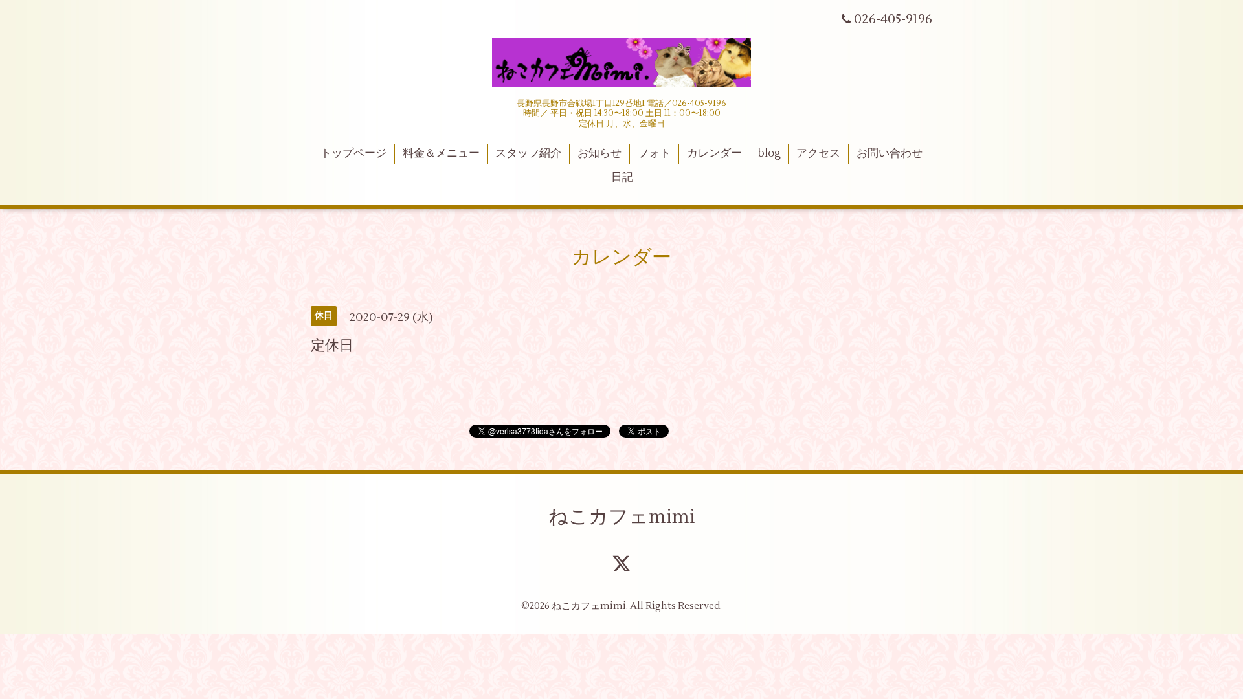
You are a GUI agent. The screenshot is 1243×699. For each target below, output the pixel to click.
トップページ (353, 153)
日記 (622, 177)
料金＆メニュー (441, 153)
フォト (654, 153)
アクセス (818, 153)
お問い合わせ (890, 153)
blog (769, 153)
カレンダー (714, 153)
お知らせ (599, 153)
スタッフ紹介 (528, 153)
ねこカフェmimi (621, 516)
